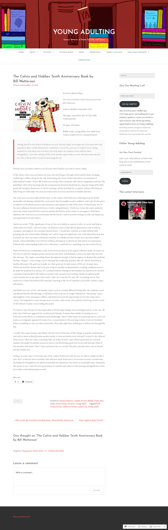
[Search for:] (137, 75)
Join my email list (129, 104)
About (32, 52)
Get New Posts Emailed (130, 152)
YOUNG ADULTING (84, 32)
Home (21, 52)
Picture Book (61, 404)
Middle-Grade (93, 401)
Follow (125, 181)
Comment (97, 490)
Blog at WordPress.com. (21, 516)
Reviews (47, 52)
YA (85, 407)
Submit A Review (114, 52)
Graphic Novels (80, 401)
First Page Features (137, 52)
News (81, 52)
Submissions (84, 60)
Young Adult (81, 404)
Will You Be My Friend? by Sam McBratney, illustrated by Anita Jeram (44, 420)
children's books (70, 407)
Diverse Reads (66, 52)
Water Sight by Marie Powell (91, 420)
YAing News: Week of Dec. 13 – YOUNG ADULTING (43, 451)
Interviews (95, 52)
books (59, 407)
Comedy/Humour (65, 401)
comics (81, 407)
